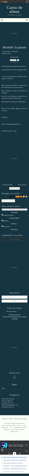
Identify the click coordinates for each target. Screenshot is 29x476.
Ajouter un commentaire (14, 239)
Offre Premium (7, 429)
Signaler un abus (4, 427)
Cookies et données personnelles (17, 429)
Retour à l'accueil (14, 188)
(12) (10, 405)
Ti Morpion (15, 317)
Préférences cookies (14, 431)
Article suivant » (22, 185)
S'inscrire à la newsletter (8, 200)
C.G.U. (11, 427)
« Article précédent (7, 185)
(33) (7, 401)
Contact (24, 425)
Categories (14, 51)
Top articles (19, 425)
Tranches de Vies (14, 57)
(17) (8, 403)
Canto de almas (14, 9)
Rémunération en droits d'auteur (20, 427)
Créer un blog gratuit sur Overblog (8, 425)
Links (3, 388)
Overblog (24, 418)
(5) (8, 407)
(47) (8, 399)
